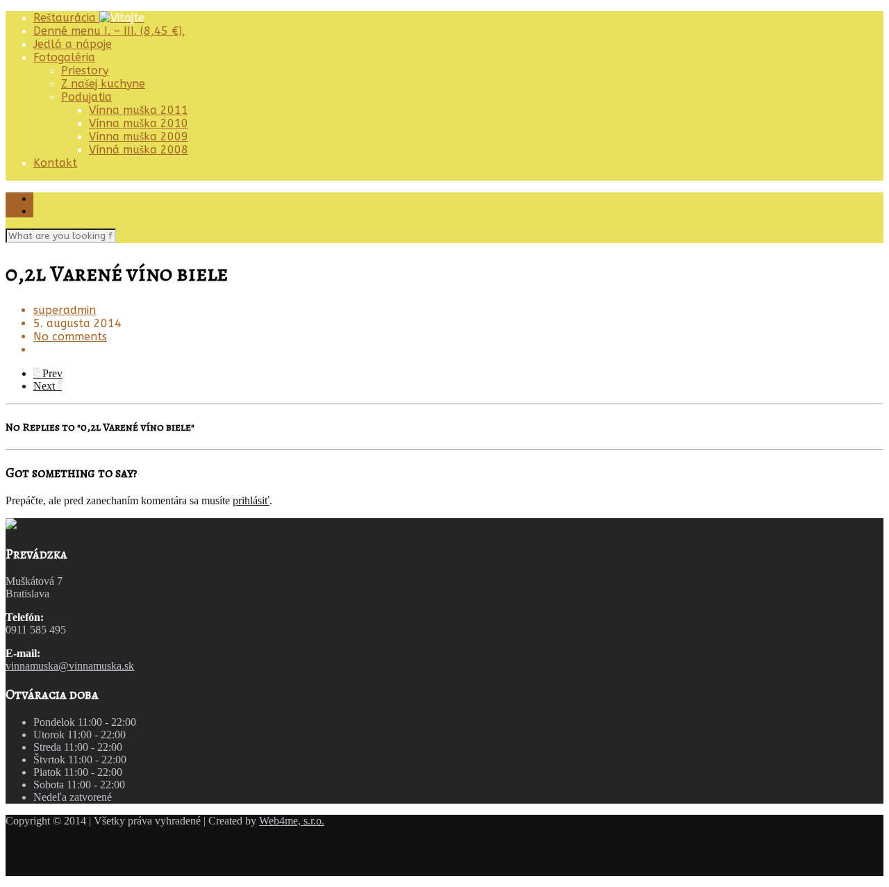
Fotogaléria (64, 57)
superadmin (64, 310)
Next (47, 386)
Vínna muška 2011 (138, 110)
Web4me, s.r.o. (291, 821)
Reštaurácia (66, 17)
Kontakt (55, 162)
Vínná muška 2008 (138, 149)
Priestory (84, 70)
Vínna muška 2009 (138, 136)
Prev (48, 373)
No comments (70, 336)
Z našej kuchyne (103, 83)
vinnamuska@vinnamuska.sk (70, 666)
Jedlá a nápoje (72, 44)
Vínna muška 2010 (138, 123)
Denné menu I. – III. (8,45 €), (109, 31)
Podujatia (86, 96)
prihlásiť (251, 500)
